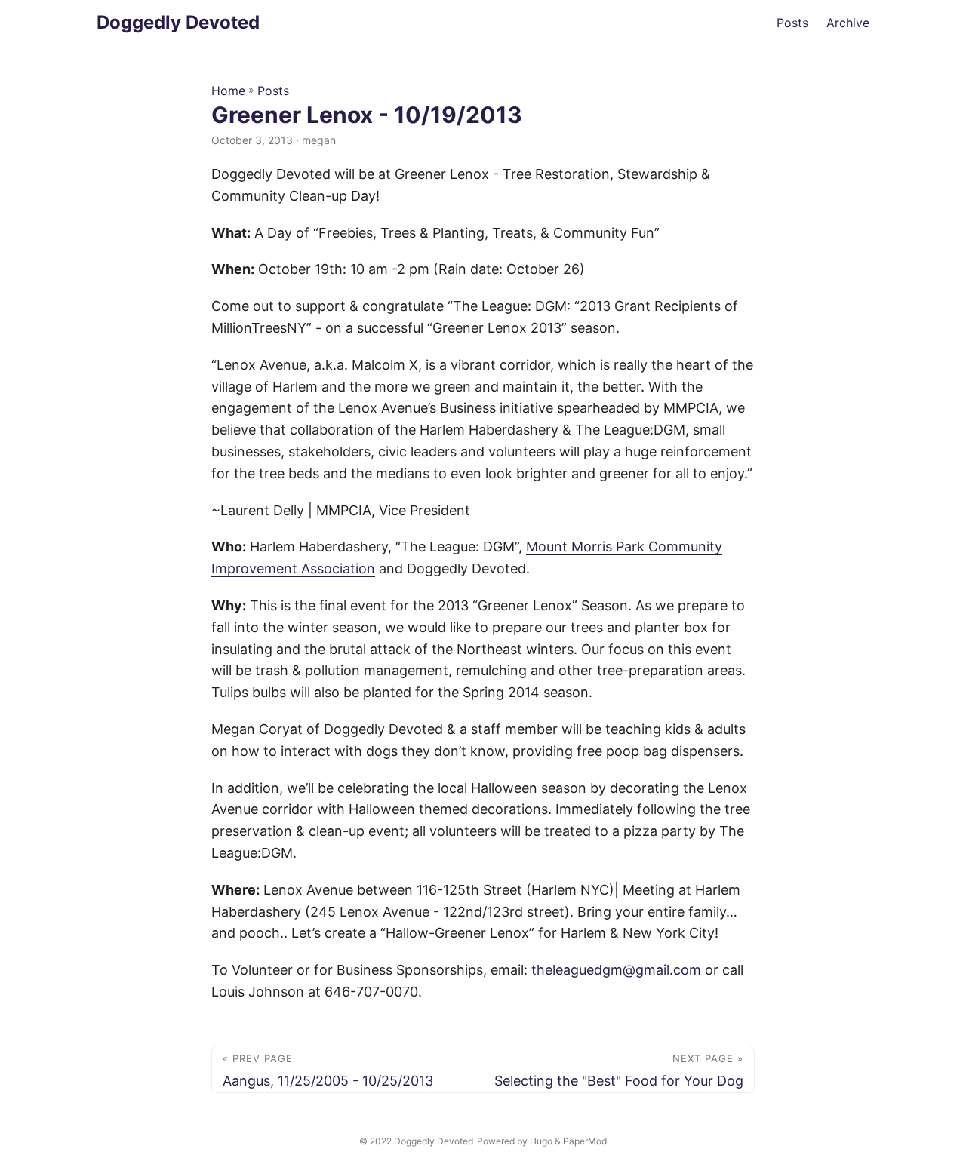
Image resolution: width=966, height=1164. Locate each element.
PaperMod (585, 1141)
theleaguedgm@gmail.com (618, 970)
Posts (273, 90)
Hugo (541, 1141)
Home (228, 90)
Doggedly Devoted (178, 22)
